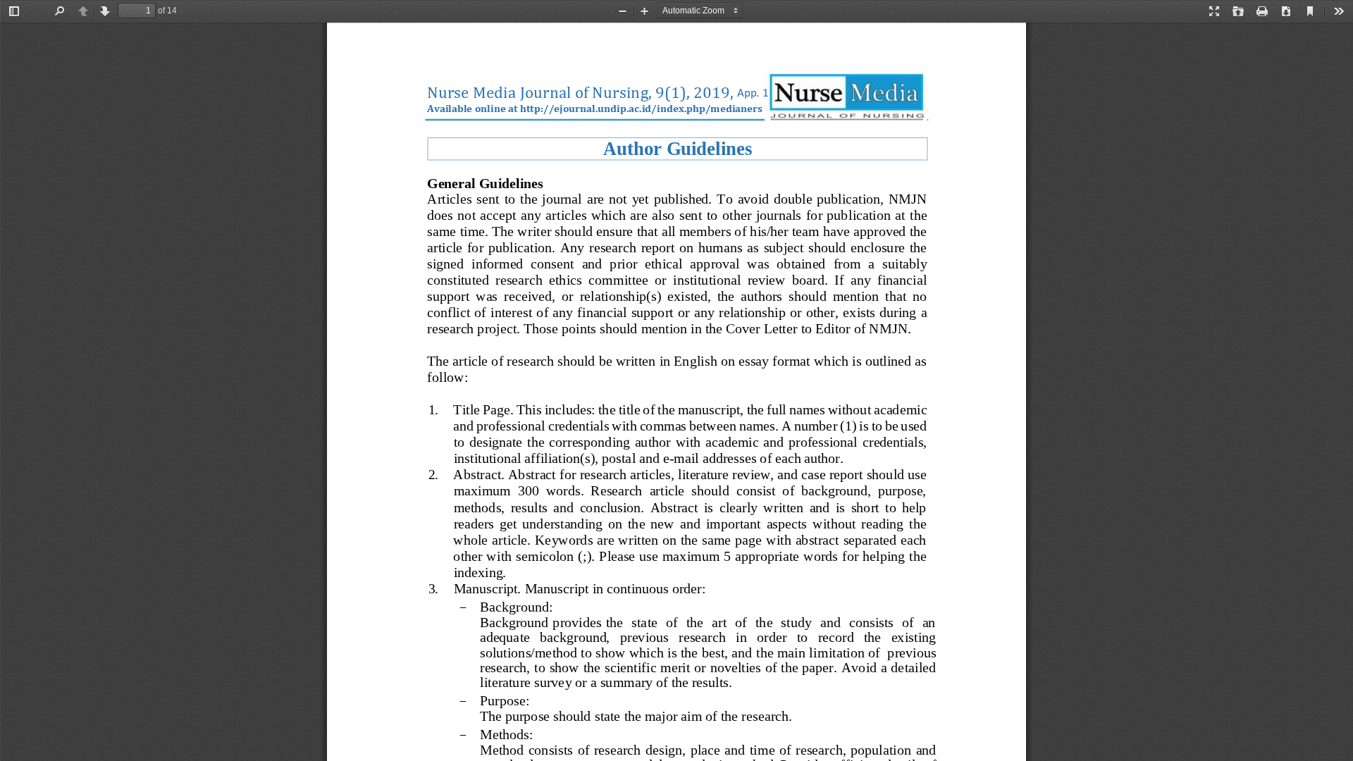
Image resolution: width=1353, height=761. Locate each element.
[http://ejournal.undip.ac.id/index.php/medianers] (641, 107)
